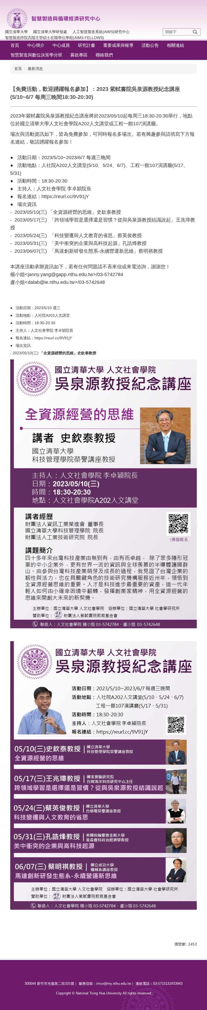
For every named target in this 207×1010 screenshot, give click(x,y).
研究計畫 (86, 45)
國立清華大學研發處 (50, 32)
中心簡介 (35, 45)
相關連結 (175, 45)
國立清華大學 (16, 32)
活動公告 (150, 45)
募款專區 (79, 55)
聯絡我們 (104, 55)
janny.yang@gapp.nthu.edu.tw (60, 274)
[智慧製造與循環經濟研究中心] (56, 17)
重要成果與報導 (118, 45)
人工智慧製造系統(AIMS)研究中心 (101, 32)
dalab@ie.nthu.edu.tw (51, 282)
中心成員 (61, 45)
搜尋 (195, 31)
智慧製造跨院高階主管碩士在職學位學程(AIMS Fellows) (54, 37)
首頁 (15, 45)
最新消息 (35, 68)
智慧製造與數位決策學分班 (36, 55)
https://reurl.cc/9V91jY (65, 196)
